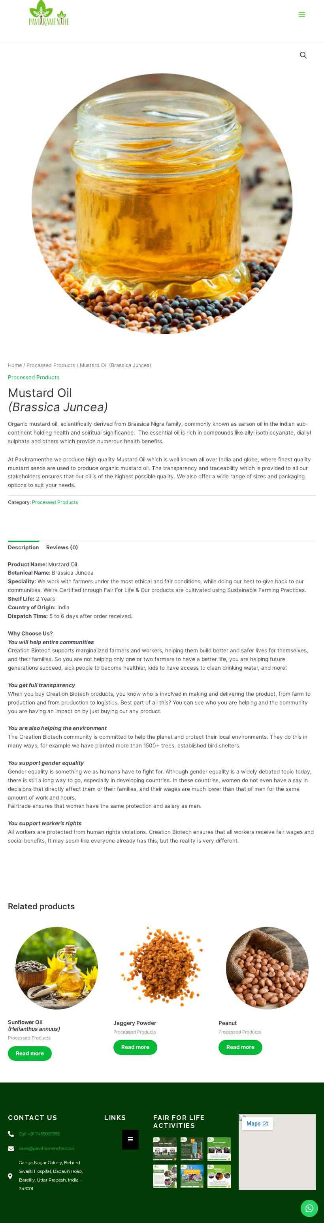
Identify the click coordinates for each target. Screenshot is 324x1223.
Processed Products (50, 365)
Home (15, 365)
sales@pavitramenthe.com (46, 1148)
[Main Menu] (302, 14)
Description (23, 547)
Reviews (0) (62, 547)
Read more (30, 1053)
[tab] (23, 548)
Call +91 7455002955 (39, 1134)
